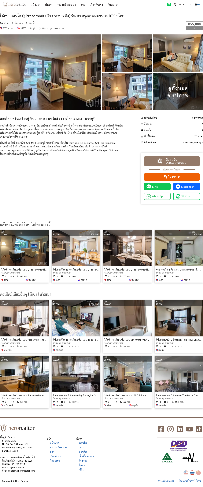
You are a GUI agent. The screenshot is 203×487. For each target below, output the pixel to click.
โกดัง (82, 465)
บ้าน (81, 447)
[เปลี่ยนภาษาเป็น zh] (198, 472)
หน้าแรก (36, 4)
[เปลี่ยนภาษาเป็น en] (186, 472)
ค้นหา (48, 4)
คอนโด (83, 442)
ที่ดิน (81, 469)
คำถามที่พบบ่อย (66, 4)
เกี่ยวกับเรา (96, 4)
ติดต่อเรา (112, 4)
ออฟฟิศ (83, 451)
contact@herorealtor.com (21, 470)
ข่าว (83, 4)
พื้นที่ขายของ (86, 456)
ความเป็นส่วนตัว (166, 481)
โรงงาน (83, 460)
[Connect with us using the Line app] (169, 4)
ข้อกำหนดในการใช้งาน (189, 481)
